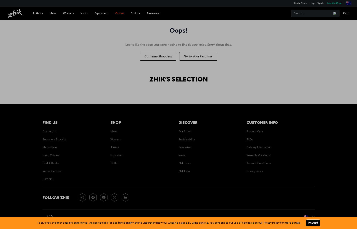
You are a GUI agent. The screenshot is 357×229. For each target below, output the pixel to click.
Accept (313, 223)
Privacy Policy (271, 223)
